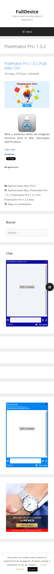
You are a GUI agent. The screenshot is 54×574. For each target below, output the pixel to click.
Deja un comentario (19, 204)
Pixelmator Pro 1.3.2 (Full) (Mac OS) (25, 65)
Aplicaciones (15, 185)
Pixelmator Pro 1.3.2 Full (25, 195)
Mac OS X (29, 185)
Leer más (9, 149)
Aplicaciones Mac (18, 190)
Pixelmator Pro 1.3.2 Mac (19, 199)
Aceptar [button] (32, 569)
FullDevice (27, 12)
